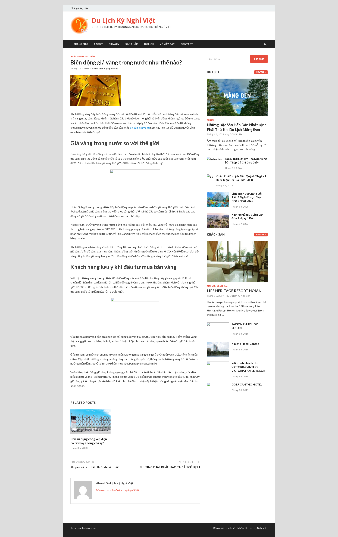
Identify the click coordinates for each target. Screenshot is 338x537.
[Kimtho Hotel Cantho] (218, 344)
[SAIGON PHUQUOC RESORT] (218, 324)
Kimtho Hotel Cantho (245, 343)
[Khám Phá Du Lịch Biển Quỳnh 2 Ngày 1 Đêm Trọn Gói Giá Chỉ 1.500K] (210, 176)
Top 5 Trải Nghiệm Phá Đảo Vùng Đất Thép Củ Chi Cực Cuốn (246, 160)
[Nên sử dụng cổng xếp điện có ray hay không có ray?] (90, 435)
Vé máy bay (167, 44)
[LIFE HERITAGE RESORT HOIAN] (237, 283)
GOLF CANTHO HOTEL (246, 384)
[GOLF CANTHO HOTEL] (218, 384)
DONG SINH (236, 134)
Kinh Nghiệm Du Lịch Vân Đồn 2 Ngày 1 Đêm (247, 216)
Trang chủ (80, 44)
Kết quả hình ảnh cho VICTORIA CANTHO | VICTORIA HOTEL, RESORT (249, 367)
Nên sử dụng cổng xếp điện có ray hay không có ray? (88, 441)
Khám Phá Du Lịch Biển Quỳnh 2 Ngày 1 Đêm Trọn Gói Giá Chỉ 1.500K (241, 177)
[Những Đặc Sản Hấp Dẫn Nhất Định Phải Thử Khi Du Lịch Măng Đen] (237, 117)
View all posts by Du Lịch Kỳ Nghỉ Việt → (119, 490)
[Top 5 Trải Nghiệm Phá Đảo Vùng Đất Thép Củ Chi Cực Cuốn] (214, 159)
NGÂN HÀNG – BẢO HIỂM (82, 56)
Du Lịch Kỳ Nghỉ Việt (123, 20)
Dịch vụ (211, 286)
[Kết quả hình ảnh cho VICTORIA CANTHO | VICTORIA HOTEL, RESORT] (218, 363)
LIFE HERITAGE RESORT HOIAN (234, 290)
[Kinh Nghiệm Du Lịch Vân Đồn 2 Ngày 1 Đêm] (218, 215)
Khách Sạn (222, 286)
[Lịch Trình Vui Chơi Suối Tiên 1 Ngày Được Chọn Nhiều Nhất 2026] (218, 194)
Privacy (114, 44)
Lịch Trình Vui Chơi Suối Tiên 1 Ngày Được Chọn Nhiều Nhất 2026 (246, 197)
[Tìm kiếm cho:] (237, 59)
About (98, 44)
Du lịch (149, 44)
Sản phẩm (131, 44)
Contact (187, 44)
